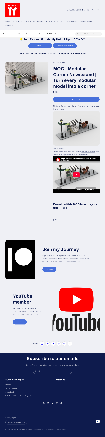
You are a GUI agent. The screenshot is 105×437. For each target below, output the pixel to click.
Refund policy (10, 392)
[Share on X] (53, 343)
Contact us (59, 380)
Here (64, 207)
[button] (27, 21)
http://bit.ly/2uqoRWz (88, 151)
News (57, 34)
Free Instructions (9, 34)
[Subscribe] (69, 371)
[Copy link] (70, 343)
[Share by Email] (64, 343)
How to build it (15, 429)
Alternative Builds (24, 34)
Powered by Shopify (26, 429)
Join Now (40, 46)
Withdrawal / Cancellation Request (18, 396)
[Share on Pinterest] (59, 343)
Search (8, 384)
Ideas (35, 34)
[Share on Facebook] (48, 343)
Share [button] (57, 220)
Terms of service (11, 388)
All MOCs (49, 34)
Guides (41, 34)
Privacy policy (49, 429)
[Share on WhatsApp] (42, 343)
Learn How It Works (65, 46)
